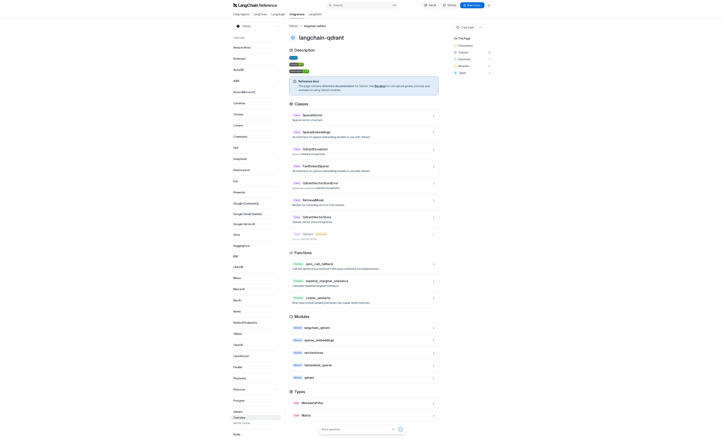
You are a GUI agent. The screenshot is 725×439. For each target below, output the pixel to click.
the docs (380, 86)
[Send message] (400, 429)
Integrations (297, 14)
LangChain (260, 14)
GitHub (451, 5)
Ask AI (432, 5)
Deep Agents (241, 14)
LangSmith (315, 14)
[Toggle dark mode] (489, 5)
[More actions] (480, 27)
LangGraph (278, 14)
